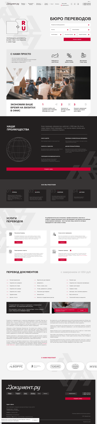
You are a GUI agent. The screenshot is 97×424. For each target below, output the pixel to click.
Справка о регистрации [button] (74, 285)
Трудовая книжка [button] (13, 294)
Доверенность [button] (40, 282)
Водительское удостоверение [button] (43, 280)
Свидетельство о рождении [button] (16, 282)
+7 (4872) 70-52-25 (87, 3)
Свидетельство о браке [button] (15, 285)
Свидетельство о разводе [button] (15, 288)
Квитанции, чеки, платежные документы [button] (78, 291)
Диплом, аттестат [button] (14, 297)
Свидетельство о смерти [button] (15, 291)
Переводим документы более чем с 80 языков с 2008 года (16, 40)
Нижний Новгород (29, 416)
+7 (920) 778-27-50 (87, 4)
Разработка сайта (87, 421)
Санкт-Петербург (21, 416)
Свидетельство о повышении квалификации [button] (79, 282)
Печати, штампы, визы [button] (42, 285)
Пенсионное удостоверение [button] (43, 291)
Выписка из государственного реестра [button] (45, 297)
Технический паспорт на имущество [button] (77, 297)
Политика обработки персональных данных (81, 413)
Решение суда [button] (72, 280)
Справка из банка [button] (73, 288)
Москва (15, 416)
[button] (77, 39)
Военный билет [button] (40, 294)
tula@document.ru (65, 5)
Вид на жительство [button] (73, 294)
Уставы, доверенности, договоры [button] (44, 288)
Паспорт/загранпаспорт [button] (15, 280)
